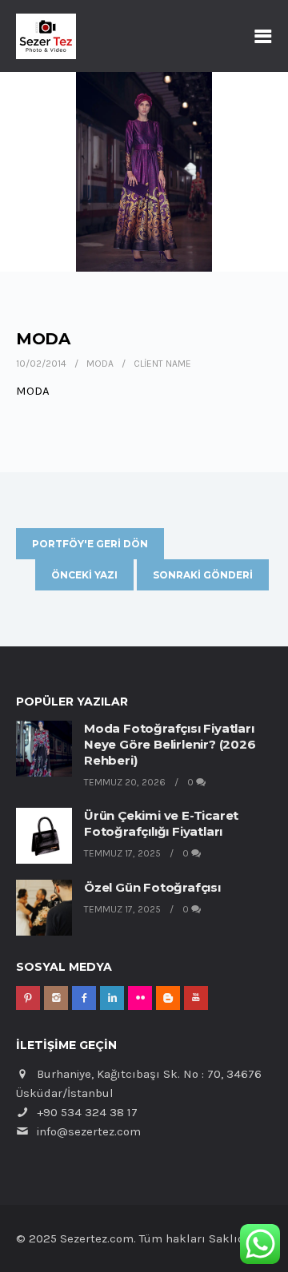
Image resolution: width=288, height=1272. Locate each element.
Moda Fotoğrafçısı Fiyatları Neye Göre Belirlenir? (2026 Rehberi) (170, 744)
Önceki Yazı (84, 575)
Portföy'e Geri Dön (90, 544)
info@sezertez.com (89, 1131)
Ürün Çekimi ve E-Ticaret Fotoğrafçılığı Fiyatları (161, 823)
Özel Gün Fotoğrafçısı (152, 887)
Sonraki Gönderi (203, 575)
